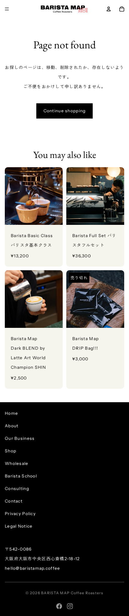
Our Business (19, 438)
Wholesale (16, 463)
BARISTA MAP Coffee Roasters (72, 593)
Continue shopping (65, 110)
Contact (13, 501)
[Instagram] (70, 606)
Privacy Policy (20, 513)
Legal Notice (18, 526)
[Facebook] (59, 606)
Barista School (21, 476)
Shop (10, 451)
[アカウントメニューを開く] (108, 9)
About (11, 425)
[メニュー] (7, 9)
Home (11, 413)
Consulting (17, 488)
